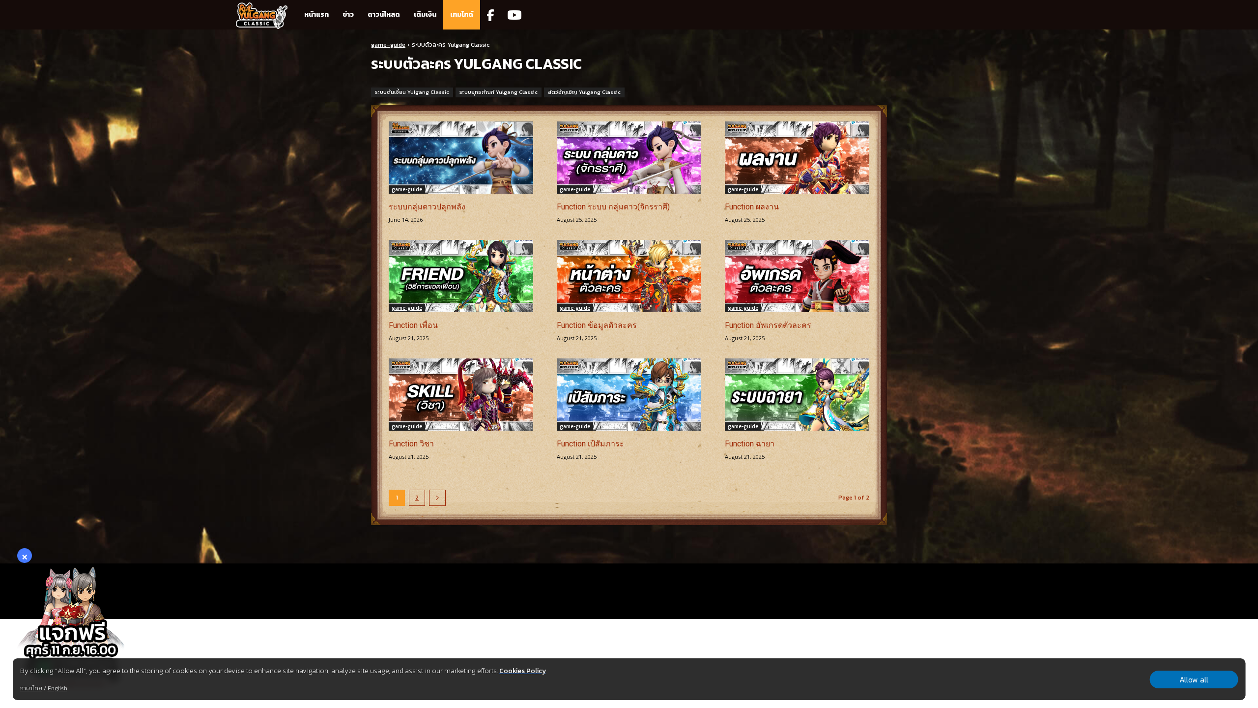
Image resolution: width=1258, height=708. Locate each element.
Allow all (1193, 679)
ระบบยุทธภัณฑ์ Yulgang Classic (498, 92)
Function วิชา (411, 443)
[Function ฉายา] (797, 394)
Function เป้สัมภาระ (590, 443)
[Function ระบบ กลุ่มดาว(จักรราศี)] (629, 157)
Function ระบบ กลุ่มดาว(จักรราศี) (613, 206)
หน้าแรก (316, 14)
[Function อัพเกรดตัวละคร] (797, 276)
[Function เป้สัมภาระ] (629, 394)
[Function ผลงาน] (797, 157)
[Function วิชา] (461, 394)
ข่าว (348, 14)
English (57, 688)
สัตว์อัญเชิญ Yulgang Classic (584, 92)
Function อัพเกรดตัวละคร (768, 325)
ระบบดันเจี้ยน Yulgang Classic (412, 92)
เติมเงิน (425, 14)
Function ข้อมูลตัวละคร (597, 325)
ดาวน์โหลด (384, 14)
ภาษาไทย (31, 688)
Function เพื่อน (413, 325)
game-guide (388, 44)
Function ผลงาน (752, 206)
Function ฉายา (749, 443)
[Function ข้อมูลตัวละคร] (629, 276)
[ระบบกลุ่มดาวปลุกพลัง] (461, 157)
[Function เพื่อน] (461, 276)
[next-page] (437, 498)
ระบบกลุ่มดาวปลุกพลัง (427, 206)
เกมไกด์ (461, 14)
